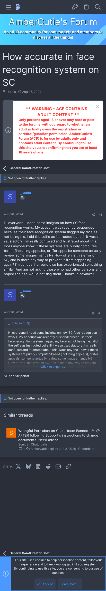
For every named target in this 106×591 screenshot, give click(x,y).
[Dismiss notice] (97, 107)
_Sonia (11, 92)
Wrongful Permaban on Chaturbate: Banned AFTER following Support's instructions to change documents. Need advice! (58, 435)
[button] (8, 7)
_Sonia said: (16, 323)
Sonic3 (23, 444)
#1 (100, 215)
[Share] (93, 215)
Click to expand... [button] (53, 367)
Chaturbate (39, 444)
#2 (100, 313)
